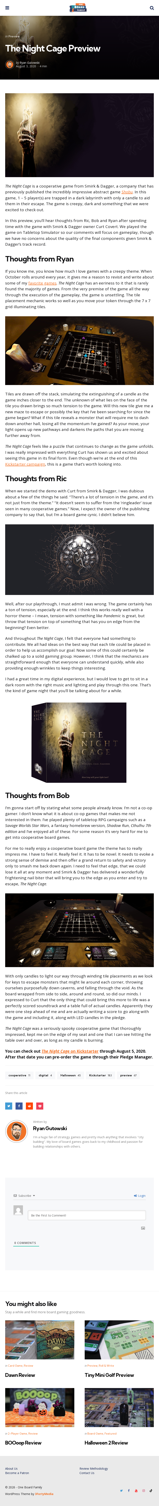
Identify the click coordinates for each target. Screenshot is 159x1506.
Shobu (127, 192)
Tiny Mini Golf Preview (109, 1375)
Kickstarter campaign (25, 464)
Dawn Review (20, 1375)
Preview (14, 36)
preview (128, 1075)
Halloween (70, 1075)
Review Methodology (94, 1468)
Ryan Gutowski (30, 63)
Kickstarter (100, 1075)
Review (28, 1365)
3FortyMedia (44, 1494)
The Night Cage (56, 1051)
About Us (11, 1468)
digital (45, 1075)
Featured (111, 1433)
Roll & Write (106, 1365)
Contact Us (87, 1473)
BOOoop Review (23, 1443)
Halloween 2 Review (106, 1443)
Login (141, 1196)
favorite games (42, 283)
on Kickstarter (84, 1051)
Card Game (15, 1365)
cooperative (19, 1075)
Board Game (95, 1433)
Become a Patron (17, 1473)
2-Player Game (17, 1433)
